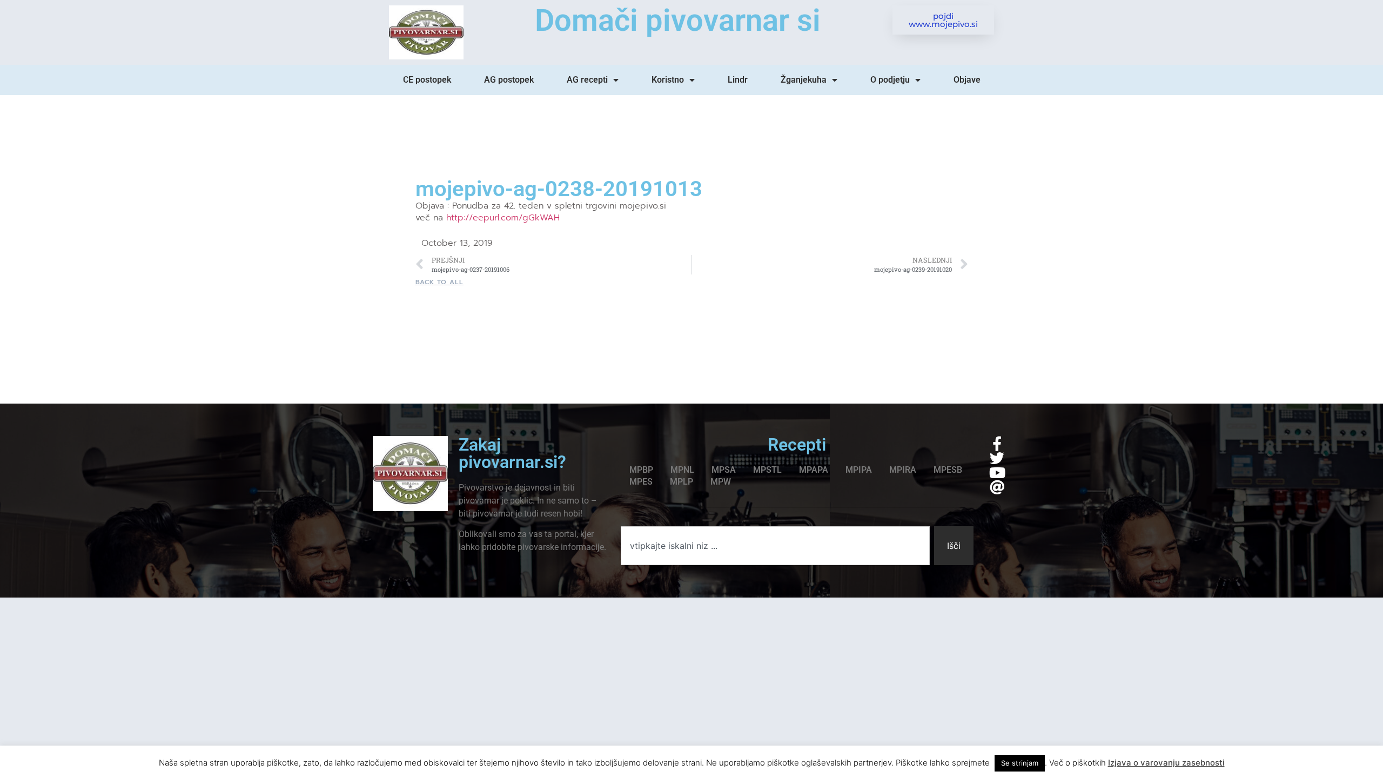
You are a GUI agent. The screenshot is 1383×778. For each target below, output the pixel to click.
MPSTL (767, 470)
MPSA (723, 470)
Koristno (668, 80)
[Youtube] (997, 472)
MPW (720, 482)
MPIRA (902, 470)
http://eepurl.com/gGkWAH (503, 217)
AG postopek (509, 80)
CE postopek (427, 80)
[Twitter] (997, 458)
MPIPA (858, 470)
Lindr (738, 80)
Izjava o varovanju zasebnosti (1166, 762)
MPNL (682, 470)
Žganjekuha (804, 80)
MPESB (948, 470)
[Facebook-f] (997, 443)
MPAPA (813, 470)
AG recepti (587, 80)
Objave (967, 80)
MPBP (641, 470)
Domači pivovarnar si (678, 20)
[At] (997, 487)
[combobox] (775, 545)
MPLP (681, 482)
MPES (641, 482)
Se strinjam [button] (1019, 763)
